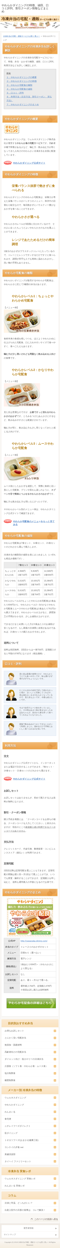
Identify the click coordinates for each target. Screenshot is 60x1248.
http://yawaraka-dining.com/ (34, 941)
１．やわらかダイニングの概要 (21, 77)
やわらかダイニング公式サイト (29, 163)
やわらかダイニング (14, 1104)
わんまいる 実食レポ (15, 1185)
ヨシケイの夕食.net (14, 1147)
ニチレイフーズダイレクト (17, 1126)
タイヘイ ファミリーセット (18, 1161)
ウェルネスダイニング (15, 1097)
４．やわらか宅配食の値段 (19, 89)
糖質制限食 (10, 1080)
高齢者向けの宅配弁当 (15, 1052)
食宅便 (8, 1119)
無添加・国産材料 (13, 1045)
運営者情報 (29, 1228)
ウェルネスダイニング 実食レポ (20, 1178)
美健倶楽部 (10, 1154)
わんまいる (10, 1112)
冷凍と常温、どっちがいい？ (19, 1203)
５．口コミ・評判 (15, 93)
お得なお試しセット (14, 1030)
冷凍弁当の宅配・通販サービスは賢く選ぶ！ (21, 36)
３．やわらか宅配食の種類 (19, 85)
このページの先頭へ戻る (46, 1219)
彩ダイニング (11, 1133)
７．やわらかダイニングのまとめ (22, 104)
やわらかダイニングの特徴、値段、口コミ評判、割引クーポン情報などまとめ (25, 8)
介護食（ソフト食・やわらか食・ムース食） (26, 1066)
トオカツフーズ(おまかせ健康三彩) (21, 1140)
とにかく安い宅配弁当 (15, 1038)
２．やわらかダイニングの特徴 (21, 81)
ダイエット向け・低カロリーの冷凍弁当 (24, 1059)
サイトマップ (10, 1234)
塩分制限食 (10, 1073)
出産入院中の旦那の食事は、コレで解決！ (25, 1210)
